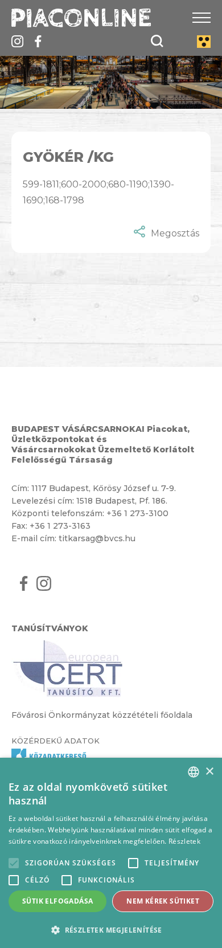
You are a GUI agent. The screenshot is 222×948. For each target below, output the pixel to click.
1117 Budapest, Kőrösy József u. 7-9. (103, 488)
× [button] (209, 771)
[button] (111, 929)
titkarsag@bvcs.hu (97, 538)
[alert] (111, 853)
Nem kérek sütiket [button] (162, 901)
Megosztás (175, 233)
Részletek (184, 841)
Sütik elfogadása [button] (57, 901)
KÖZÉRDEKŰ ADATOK (55, 740)
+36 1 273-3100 (137, 513)
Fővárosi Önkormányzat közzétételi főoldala (101, 715)
